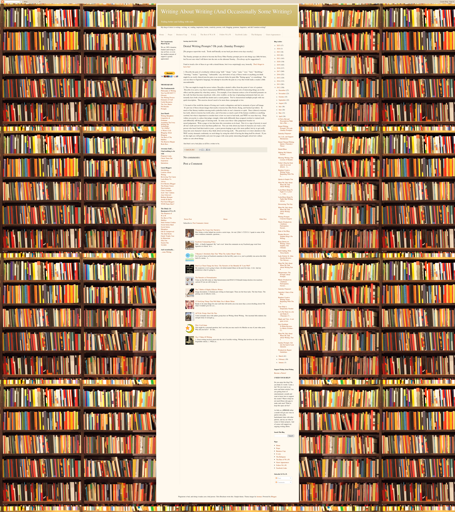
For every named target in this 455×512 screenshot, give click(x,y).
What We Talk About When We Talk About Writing (285, 184)
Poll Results (165, 106)
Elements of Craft (167, 100)
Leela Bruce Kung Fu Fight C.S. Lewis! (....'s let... (285, 192)
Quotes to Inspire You (285, 179)
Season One (165, 243)
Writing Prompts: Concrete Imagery (285, 217)
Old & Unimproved (167, 231)
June (280, 110)
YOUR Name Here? (167, 204)
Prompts (163, 109)
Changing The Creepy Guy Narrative (207, 230)
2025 (279, 45)
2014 (279, 81)
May (280, 113)
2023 (279, 52)
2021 (279, 58)
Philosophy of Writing (168, 91)
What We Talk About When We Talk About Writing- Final (285, 210)
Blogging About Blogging (166, 134)
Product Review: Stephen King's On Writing (285, 236)
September (282, 100)
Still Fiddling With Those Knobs (284, 252)
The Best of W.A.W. (208, 34)
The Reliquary (256, 34)
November (282, 93)
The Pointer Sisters (167, 186)
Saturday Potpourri (284, 133)
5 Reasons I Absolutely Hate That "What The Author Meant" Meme (218, 254)
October (281, 97)
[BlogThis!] (202, 150)
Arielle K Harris (166, 199)
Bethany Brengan (166, 197)
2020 (279, 61)
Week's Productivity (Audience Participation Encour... (285, 225)
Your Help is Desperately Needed (285, 307)
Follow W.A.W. (225, 34)
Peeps (170, 34)
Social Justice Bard (167, 225)
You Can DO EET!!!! (168, 93)
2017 (279, 71)
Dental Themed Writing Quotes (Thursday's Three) (286, 144)
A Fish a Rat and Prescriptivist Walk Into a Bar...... (285, 121)
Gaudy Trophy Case (167, 236)
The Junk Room (166, 234)
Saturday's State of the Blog (285, 293)
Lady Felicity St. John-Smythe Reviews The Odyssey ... (286, 258)
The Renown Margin (168, 142)
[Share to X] (205, 150)
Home (161, 34)
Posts (279, 478)
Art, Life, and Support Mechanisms (285, 138)
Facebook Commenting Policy (205, 242)
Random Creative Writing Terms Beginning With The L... (286, 173)
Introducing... (165, 170)
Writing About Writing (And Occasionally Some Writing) (226, 11)
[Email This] (200, 150)
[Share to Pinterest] (209, 150)
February (282, 359)
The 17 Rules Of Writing (203, 337)
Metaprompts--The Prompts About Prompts (284, 274)
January (281, 362)
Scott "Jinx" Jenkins (167, 193)
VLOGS (163, 245)
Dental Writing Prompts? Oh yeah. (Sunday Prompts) (285, 128)
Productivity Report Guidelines (284, 351)
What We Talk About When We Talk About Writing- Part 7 (285, 336)
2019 (279, 65)
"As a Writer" (165, 128)
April (281, 116)
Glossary (164, 95)
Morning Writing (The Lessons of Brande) (285, 159)
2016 (279, 74)
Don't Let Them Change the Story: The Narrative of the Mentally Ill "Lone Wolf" (222, 265)
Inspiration (164, 160)
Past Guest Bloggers (167, 202)
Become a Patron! (280, 373)
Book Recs (164, 144)
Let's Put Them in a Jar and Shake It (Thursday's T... (286, 314)
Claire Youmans (166, 190)
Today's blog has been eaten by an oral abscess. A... (285, 165)
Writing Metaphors (167, 116)
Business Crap (181, 34)
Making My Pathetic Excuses (285, 153)
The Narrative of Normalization (206, 277)
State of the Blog (284, 231)
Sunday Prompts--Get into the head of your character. (286, 345)
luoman (259, 496)
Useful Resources (166, 102)
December (282, 90)
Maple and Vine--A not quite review (286, 320)
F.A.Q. (193, 34)
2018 (279, 68)
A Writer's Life (166, 130)
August (281, 103)
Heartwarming (166, 188)
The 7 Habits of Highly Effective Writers (209, 289)
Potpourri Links (166, 156)
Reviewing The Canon (168, 177)
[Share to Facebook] (207, 150)
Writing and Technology (165, 125)
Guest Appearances (273, 34)
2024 (279, 48)
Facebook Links (241, 34)
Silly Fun (164, 240)
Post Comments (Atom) (201, 223)
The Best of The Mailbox (166, 138)
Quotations (164, 163)
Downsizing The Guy (285, 204)
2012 (279, 87)
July (280, 106)
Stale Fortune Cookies (168, 222)
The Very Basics (166, 104)
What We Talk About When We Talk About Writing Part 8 (285, 266)
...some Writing (166, 252)
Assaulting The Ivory (168, 122)
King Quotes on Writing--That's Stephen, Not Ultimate (284, 244)
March (281, 356)
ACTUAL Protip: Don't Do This (206, 313)
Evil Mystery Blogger (168, 183)
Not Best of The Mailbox (166, 219)
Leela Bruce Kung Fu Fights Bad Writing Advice (285, 199)
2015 (279, 78)
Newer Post (188, 219)
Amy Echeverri (166, 195)
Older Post (262, 219)
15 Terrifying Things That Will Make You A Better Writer (215, 301)
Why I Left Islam (201, 325)
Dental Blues (282, 149)
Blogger (273, 496)
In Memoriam (165, 238)
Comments (281, 482)
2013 (279, 84)
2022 (279, 55)
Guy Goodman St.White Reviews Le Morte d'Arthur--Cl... (285, 327)
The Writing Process (168, 97)
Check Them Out (166, 158)
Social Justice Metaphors (165, 228)
